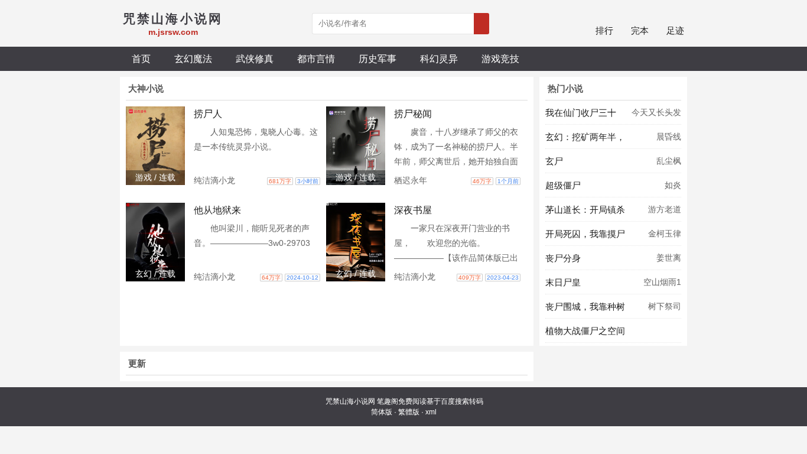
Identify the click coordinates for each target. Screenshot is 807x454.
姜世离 (668, 257)
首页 (141, 58)
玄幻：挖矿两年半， (585, 137)
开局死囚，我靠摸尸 (585, 234)
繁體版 (408, 412)
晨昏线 (668, 136)
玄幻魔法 (193, 58)
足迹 (675, 30)
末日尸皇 (563, 282)
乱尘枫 (668, 161)
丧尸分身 (563, 258)
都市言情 (316, 58)
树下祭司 (664, 306)
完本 (640, 30)
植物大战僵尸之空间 (585, 331)
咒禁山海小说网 (350, 401)
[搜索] (481, 23)
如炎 (673, 185)
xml (431, 412)
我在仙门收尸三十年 (580, 116)
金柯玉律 (664, 233)
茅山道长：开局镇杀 (585, 210)
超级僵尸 (563, 185)
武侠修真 (255, 58)
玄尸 (554, 161)
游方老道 (664, 209)
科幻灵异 (439, 58)
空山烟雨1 (662, 282)
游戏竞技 (500, 58)
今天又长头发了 (656, 116)
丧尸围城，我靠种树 (585, 306)
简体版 (381, 412)
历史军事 (377, 58)
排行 (604, 30)
